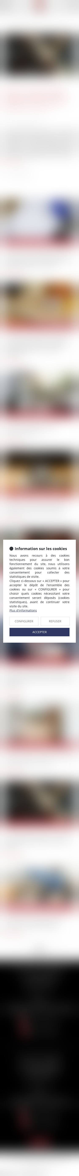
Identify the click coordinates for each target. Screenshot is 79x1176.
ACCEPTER (39, 632)
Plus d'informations (23, 610)
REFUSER (55, 621)
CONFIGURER (24, 621)
